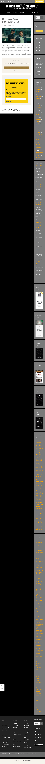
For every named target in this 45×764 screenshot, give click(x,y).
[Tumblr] (35, 740)
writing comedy (39, 529)
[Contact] (41, 737)
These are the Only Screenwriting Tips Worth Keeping (39, 635)
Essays (37, 101)
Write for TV (38, 613)
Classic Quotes (38, 96)
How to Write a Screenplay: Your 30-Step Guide (39, 639)
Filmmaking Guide (27, 729)
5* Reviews (33, 12)
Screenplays (39, 471)
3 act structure (38, 440)
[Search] (41, 17)
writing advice (39, 528)
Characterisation (39, 93)
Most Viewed (38, 127)
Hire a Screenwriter (6, 737)
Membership (9, 12)
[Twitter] (39, 42)
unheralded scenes (16, 108)
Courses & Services (23, 12)
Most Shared (38, 125)
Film (6, 106)
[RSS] (11, 1)
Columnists (38, 98)
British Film (38, 89)
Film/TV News (38, 105)
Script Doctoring (5, 727)
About (32, 753)
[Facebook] (1, 1)
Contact (30, 754)
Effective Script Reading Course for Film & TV (39, 650)
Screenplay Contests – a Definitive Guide (39, 655)
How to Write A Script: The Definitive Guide (39, 574)
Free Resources (38, 107)
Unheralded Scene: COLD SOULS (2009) (11, 109)
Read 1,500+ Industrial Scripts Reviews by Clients (39, 580)
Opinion (37, 130)
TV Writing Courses (17, 730)
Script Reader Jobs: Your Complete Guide (39, 554)
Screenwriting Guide (6, 740)
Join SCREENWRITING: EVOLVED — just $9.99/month (16, 67)
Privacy (16, 753)
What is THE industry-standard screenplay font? (39, 630)
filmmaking (38, 466)
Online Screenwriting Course (38, 610)
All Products (15, 723)
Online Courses (16, 729)
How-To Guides (39, 114)
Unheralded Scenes (11, 106)
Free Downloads (27, 725)
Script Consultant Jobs (19, 754)
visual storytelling (39, 526)
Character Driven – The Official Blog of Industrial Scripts (39, 569)
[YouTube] (39, 45)
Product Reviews (39, 134)
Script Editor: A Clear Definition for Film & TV (39, 605)
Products (37, 576)
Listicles (37, 123)
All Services (15, 725)
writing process (39, 530)
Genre (37, 110)
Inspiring (37, 117)
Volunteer (28, 753)
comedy (39, 456)
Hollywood (38, 112)
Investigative (38, 119)
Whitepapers (38, 157)
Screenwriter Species (6, 744)
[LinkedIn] (6, 1)
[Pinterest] (13, 1)
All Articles (38, 87)
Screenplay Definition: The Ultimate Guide (38, 585)
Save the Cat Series (39, 139)
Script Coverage (5, 725)
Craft (4, 106)
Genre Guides (26, 727)
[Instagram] (4, 1)
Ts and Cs (20, 753)
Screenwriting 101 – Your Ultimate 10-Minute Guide (39, 589)
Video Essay (38, 155)
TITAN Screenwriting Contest (38, 147)
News (37, 128)
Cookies (24, 753)
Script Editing (5, 728)
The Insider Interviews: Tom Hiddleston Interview (12, 110)
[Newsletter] (8, 1)
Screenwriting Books (17, 741)
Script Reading (38, 498)
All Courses (15, 727)
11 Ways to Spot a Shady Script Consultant (39, 594)
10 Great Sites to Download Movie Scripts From (39, 558)
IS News (37, 121)
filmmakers (38, 464)
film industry (38, 463)
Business (37, 91)
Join (35, 753)
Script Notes (4, 739)
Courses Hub (26, 754)
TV (36, 150)
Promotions (38, 137)
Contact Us (38, 614)
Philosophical (38, 132)
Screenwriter (39, 474)
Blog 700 (15, 12)
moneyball (10, 108)
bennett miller (6, 108)
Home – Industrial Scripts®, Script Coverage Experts (39, 542)
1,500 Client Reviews (17, 746)
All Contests (15, 732)
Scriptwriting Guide (27, 730)
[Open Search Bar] (37, 12)
